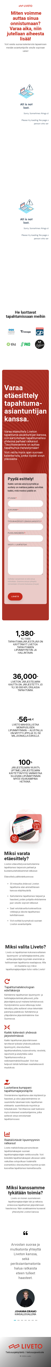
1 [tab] (15, 1321)
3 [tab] (22, 1321)
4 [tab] (26, 1321)
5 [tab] (29, 1321)
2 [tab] (18, 1321)
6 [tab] (33, 1321)
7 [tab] (36, 1321)
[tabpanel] (25, 1273)
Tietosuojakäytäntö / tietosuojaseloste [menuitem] (25, 1352)
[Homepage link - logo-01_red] (25, 1347)
